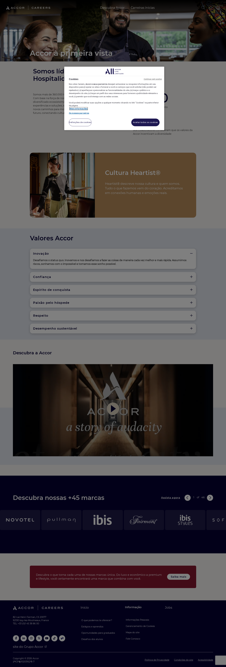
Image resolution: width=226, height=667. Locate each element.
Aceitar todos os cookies (145, 122)
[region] (114, 98)
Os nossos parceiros (79, 113)
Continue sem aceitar (153, 79)
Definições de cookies (80, 122)
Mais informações (78, 109)
